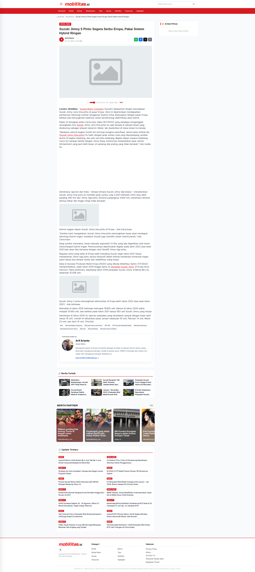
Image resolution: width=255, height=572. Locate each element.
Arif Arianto (69, 38)
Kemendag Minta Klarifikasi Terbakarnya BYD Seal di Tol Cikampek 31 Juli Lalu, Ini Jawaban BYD (129, 504)
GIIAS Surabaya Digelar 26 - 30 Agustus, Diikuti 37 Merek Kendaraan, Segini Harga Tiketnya (78, 504)
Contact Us (150, 555)
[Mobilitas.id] (77, 3)
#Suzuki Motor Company (73, 325)
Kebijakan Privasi (152, 562)
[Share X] (145, 39)
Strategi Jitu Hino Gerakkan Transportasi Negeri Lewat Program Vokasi (80, 472)
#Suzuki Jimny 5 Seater (108, 329)
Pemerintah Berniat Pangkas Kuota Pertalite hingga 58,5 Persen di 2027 (81, 493)
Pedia (71, 11)
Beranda (61, 11)
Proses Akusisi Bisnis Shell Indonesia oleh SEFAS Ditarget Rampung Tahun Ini (78, 483)
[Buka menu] (61, 4)
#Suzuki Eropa (93, 329)
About (148, 552)
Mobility (118, 11)
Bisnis (79, 11)
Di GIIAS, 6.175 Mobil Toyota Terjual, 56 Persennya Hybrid (127, 472)
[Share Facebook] (141, 39)
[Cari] (193, 4)
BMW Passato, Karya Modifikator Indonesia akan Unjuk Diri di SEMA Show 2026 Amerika (129, 493)
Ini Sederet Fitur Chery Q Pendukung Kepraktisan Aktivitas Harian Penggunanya (127, 461)
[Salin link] (150, 39)
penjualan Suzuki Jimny (122, 266)
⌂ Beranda (60, 17)
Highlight (140, 11)
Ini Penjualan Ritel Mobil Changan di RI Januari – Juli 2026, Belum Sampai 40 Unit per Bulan (128, 483)
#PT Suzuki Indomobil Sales (121, 325)
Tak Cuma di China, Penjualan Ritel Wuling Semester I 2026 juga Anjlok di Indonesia (80, 515)
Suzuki (80, 125)
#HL (61, 325)
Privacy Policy (151, 549)
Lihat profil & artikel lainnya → (87, 358)
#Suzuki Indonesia (140, 325)
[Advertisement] (105, 169)
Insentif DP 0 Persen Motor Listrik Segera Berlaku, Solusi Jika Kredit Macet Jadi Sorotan (127, 515)
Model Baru (90, 11)
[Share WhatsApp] (136, 39)
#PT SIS (107, 325)
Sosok (108, 11)
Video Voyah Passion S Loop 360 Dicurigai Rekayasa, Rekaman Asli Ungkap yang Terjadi (79, 526)
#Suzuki (83, 329)
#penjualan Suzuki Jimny (69, 329)
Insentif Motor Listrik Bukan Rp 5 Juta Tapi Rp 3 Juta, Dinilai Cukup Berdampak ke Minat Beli (79, 461)
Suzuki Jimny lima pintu (72, 135)
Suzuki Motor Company (92, 109)
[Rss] (60, 550)
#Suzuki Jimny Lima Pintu (93, 325)
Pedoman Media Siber (155, 559)
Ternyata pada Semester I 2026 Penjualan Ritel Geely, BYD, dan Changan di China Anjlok (128, 526)
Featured (129, 11)
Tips (100, 11)
